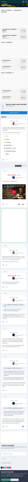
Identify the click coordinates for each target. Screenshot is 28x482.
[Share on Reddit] (6, 468)
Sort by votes (18, 165)
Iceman (17, 368)
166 (17, 121)
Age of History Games (18, 476)
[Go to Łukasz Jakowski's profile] (13, 177)
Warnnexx (12, 105)
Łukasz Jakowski (19, 304)
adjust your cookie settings (12, 474)
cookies (9, 473)
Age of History (6, 5)
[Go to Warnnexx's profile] (13, 123)
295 (16, 332)
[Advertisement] (14, 223)
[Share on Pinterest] (10, 468)
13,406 (19, 175)
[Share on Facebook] (4, 468)
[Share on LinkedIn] (8, 468)
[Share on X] (2, 468)
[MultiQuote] (3, 160)
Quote (6, 159)
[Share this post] (25, 123)
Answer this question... (8, 453)
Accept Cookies (6, 479)
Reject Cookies (14, 479)
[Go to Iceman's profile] (13, 335)
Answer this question (14, 112)
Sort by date (24, 165)
